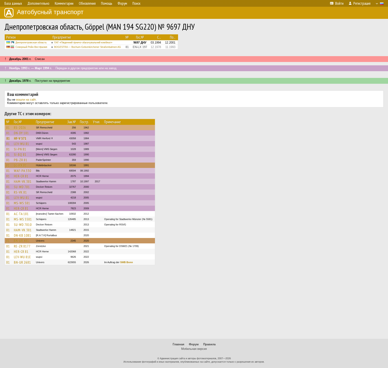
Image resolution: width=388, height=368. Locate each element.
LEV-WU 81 (21, 143)
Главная (178, 344)
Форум (194, 344)
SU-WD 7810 (23, 224)
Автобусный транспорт (50, 12)
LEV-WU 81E (22, 257)
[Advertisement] (194, 304)
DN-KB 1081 (22, 235)
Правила (209, 344)
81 (8, 127)
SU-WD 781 (22, 187)
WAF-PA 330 (22, 170)
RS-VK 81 (20, 192)
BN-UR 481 (21, 240)
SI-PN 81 (20, 149)
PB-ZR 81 (20, 160)
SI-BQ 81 (20, 154)
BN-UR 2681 (22, 262)
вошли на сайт (26, 99)
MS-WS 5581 (23, 219)
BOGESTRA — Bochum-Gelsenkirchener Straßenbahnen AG (87, 47)
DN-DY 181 (21, 133)
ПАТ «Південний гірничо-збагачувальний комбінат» (83, 42)
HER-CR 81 (21, 176)
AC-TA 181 (21, 214)
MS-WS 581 (22, 203)
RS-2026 (20, 127)
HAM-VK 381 (23, 181)
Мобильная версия (194, 348)
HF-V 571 (20, 138)
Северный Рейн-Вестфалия (31, 47)
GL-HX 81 (20, 165)
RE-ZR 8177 (22, 246)
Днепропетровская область (31, 42)
